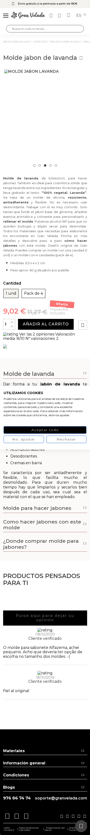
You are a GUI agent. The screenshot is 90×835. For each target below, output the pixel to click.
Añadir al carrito (46, 324)
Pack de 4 (33, 293)
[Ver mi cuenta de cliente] (60, 15)
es (79, 15)
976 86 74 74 (17, 798)
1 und (11, 293)
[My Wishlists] (51, 15)
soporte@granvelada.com (61, 798)
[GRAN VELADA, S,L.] (28, 16)
